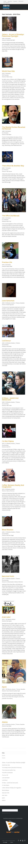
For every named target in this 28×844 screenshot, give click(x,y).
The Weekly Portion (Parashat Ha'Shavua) (11, 767)
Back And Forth (5, 792)
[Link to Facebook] (18, 840)
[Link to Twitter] (20, 840)
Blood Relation (5, 790)
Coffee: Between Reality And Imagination (11, 787)
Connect (15, 1)
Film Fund (21, 1)
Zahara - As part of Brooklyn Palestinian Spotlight (13, 762)
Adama (3, 800)
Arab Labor (4, 795)
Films (3, 753)
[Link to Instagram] (25, 840)
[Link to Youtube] (23, 840)
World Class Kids (6, 765)
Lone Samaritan (5, 777)
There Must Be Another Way (8, 770)
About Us (10, 1)
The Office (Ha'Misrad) (7, 772)
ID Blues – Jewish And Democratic (10, 782)
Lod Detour (4, 780)
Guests (3, 758)
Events (3, 755)
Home (5, 1)
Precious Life (5, 775)
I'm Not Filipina (5, 785)
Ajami (3, 798)
